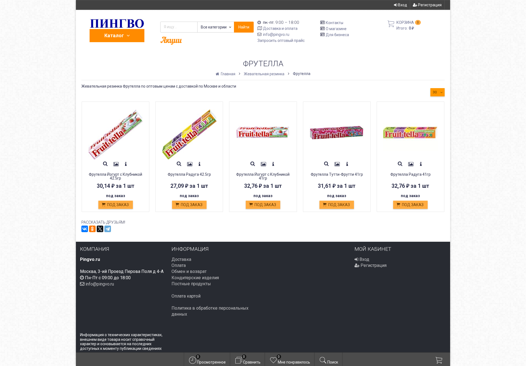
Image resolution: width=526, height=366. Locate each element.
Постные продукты (191, 283)
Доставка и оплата (280, 28)
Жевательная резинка (264, 74)
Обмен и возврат (189, 271)
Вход (402, 5)
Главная (227, 74)
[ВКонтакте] (84, 229)
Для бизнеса (337, 34)
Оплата (178, 265)
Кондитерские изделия (195, 277)
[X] (100, 229)
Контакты (334, 23)
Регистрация (429, 5)
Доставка (181, 259)
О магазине (336, 29)
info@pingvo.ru (276, 34)
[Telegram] (107, 229)
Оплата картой (186, 296)
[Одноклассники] (92, 229)
